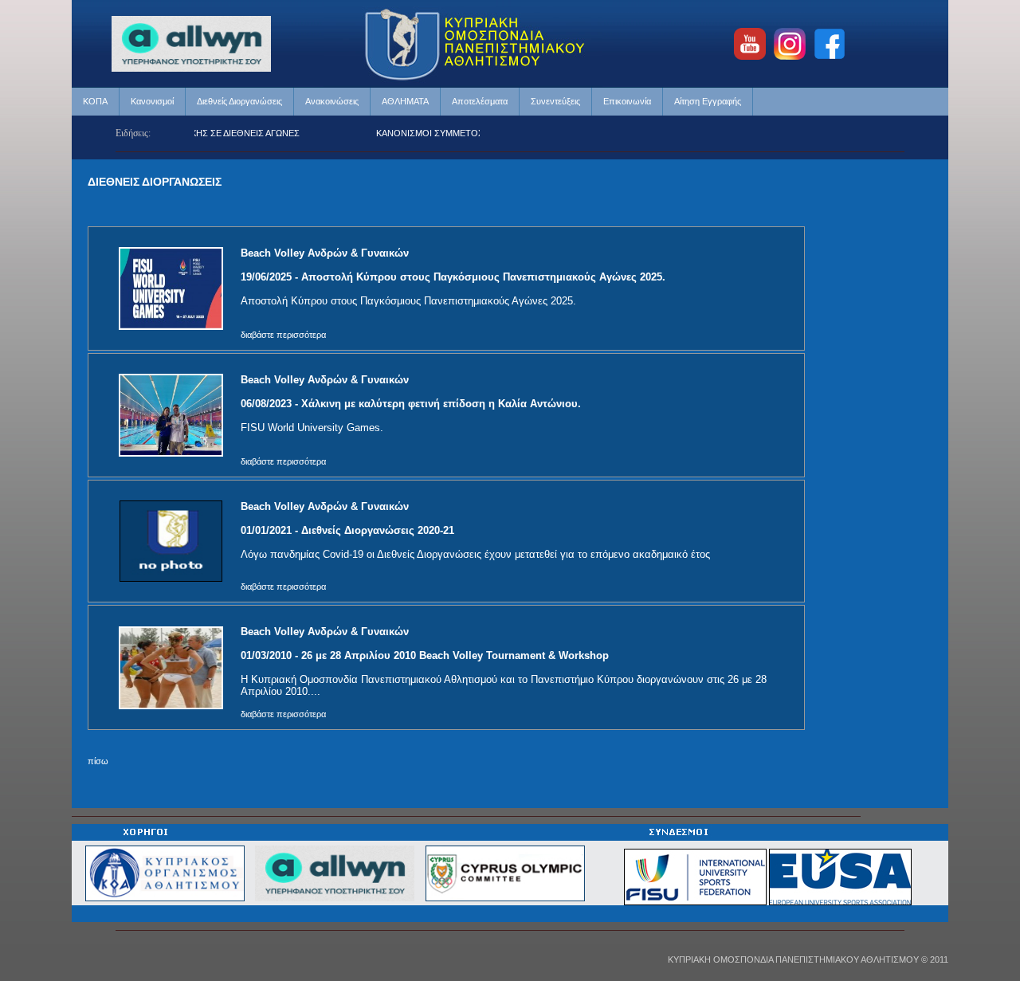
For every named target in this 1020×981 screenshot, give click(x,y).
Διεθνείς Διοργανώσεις (239, 101)
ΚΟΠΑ (95, 101)
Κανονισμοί (152, 101)
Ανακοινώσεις (332, 101)
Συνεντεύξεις (555, 101)
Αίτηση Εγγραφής (707, 101)
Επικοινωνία (627, 101)
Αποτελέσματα (480, 101)
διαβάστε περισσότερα (283, 334)
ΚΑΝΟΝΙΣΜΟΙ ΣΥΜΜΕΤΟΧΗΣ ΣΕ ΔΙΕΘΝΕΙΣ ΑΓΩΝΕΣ (467, 133)
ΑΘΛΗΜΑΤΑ (405, 101)
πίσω (98, 761)
